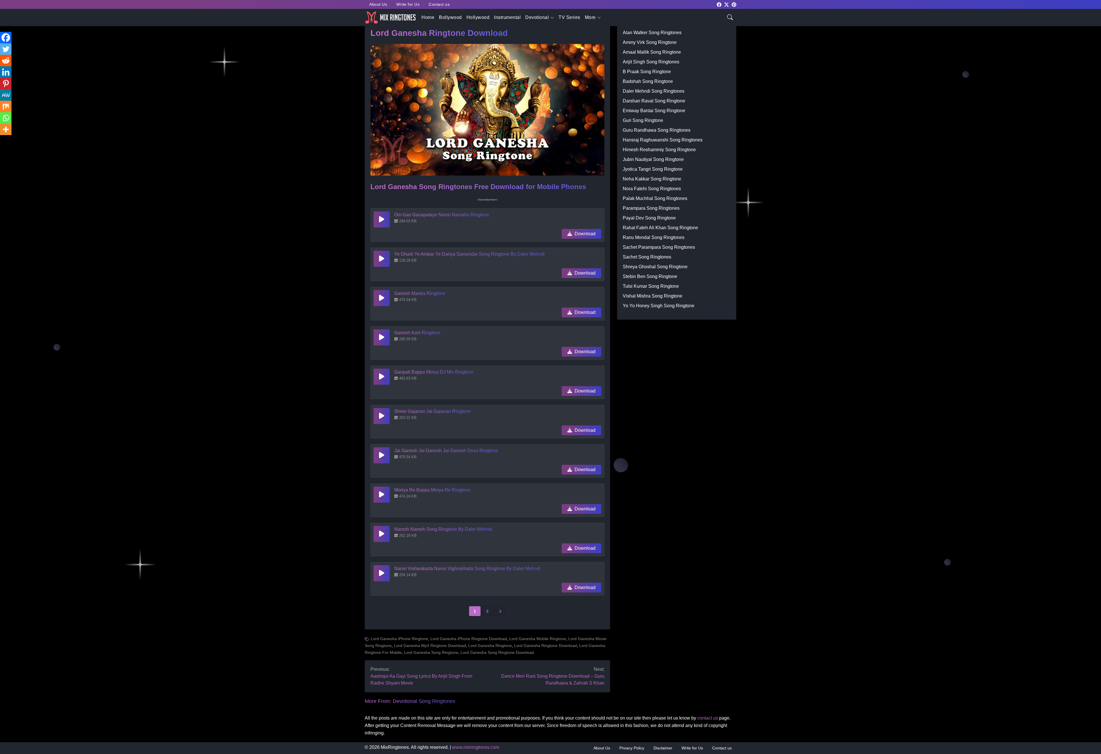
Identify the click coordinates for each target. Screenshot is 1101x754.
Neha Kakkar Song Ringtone (652, 178)
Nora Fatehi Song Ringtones (652, 188)
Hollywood (478, 17)
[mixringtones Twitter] (726, 4)
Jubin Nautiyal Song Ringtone (653, 159)
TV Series (569, 17)
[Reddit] (5, 60)
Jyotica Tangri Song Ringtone (653, 169)
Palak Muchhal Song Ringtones (655, 198)
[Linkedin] (5, 72)
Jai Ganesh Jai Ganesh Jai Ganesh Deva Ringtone (446, 450)
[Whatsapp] (5, 118)
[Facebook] (5, 37)
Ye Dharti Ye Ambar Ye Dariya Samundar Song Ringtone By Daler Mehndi (469, 254)
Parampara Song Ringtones (651, 208)
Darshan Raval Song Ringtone (654, 100)
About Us (378, 4)
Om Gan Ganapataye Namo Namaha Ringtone (441, 214)
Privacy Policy (631, 748)
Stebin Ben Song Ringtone (650, 276)
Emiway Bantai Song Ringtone (654, 110)
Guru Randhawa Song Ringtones (656, 130)
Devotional (537, 17)
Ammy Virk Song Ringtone (650, 42)
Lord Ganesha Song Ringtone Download (497, 652)
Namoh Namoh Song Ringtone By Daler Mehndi (443, 529)
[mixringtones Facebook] (719, 4)
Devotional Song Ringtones (424, 701)
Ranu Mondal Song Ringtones (653, 237)
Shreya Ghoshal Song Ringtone (655, 266)
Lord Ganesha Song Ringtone (431, 652)
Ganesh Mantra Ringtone (419, 293)
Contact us (439, 4)
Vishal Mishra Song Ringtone (652, 296)
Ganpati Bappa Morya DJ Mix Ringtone (434, 372)
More (590, 17)
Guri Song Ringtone (643, 120)
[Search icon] (730, 16)
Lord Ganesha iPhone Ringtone (399, 638)
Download (584, 233)
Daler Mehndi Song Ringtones (653, 91)
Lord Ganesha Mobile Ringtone (537, 638)
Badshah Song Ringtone (648, 81)
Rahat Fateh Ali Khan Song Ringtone (660, 227)
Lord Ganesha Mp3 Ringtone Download (430, 645)
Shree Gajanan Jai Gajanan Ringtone (432, 411)
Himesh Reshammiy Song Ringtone (659, 149)
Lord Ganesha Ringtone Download (545, 645)
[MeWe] (5, 95)
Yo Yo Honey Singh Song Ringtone (658, 305)
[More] (5, 129)
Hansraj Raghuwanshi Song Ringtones (662, 139)
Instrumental (507, 17)
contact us (707, 718)
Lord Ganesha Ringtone (490, 645)
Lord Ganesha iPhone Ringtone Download (468, 638)
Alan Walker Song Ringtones (652, 32)
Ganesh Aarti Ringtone (417, 332)
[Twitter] (5, 49)
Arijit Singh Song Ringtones (651, 61)
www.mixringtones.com (475, 747)
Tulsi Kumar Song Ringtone (651, 286)
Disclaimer (662, 748)
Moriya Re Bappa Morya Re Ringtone (432, 489)
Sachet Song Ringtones (647, 256)
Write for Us (407, 4)
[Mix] (5, 106)
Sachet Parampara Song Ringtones (659, 247)
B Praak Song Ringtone (647, 71)
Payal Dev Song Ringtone (649, 217)
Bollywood (450, 17)
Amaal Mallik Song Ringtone (652, 52)
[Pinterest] (5, 83)
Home (427, 17)
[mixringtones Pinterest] (734, 4)
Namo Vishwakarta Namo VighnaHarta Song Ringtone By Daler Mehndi (467, 568)
